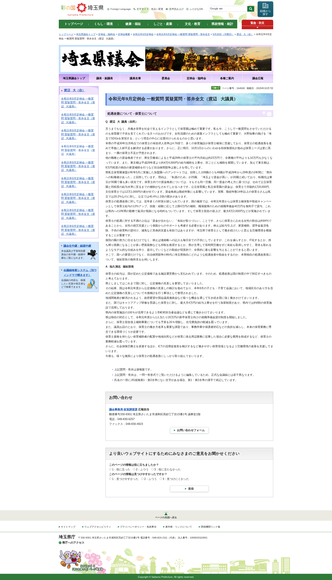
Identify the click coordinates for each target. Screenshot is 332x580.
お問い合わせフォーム (191, 430)
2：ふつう (142, 469)
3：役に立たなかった (167, 469)
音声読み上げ (176, 9)
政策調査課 (130, 409)
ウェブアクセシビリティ (97, 526)
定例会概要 (124, 34)
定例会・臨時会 (106, 34)
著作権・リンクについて (178, 526)
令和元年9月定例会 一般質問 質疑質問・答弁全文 (183, 34)
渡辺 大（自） (245, 34)
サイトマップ (68, 526)
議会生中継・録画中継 (77, 245)
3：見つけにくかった (176, 478)
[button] (257, 27)
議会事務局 (116, 409)
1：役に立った (121, 469)
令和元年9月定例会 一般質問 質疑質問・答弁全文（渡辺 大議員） (78, 102)
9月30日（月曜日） (223, 34)
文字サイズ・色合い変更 (150, 9)
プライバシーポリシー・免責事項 (138, 526)
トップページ (66, 34)
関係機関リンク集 (210, 526)
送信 (191, 488)
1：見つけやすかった (125, 478)
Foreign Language (120, 9)
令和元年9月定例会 (143, 34)
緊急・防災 (257, 22)
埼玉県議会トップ (85, 34)
